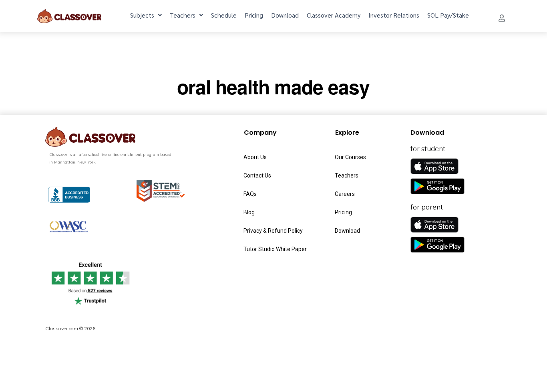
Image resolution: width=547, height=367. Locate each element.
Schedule (224, 15)
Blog (249, 212)
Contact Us (257, 175)
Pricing (254, 15)
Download (285, 15)
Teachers (182, 15)
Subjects (142, 15)
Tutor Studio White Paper (275, 249)
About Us (255, 157)
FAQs (250, 194)
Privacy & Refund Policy (273, 230)
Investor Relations (393, 15)
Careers (345, 194)
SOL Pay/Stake (448, 15)
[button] (502, 18)
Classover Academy (333, 15)
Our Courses (350, 157)
